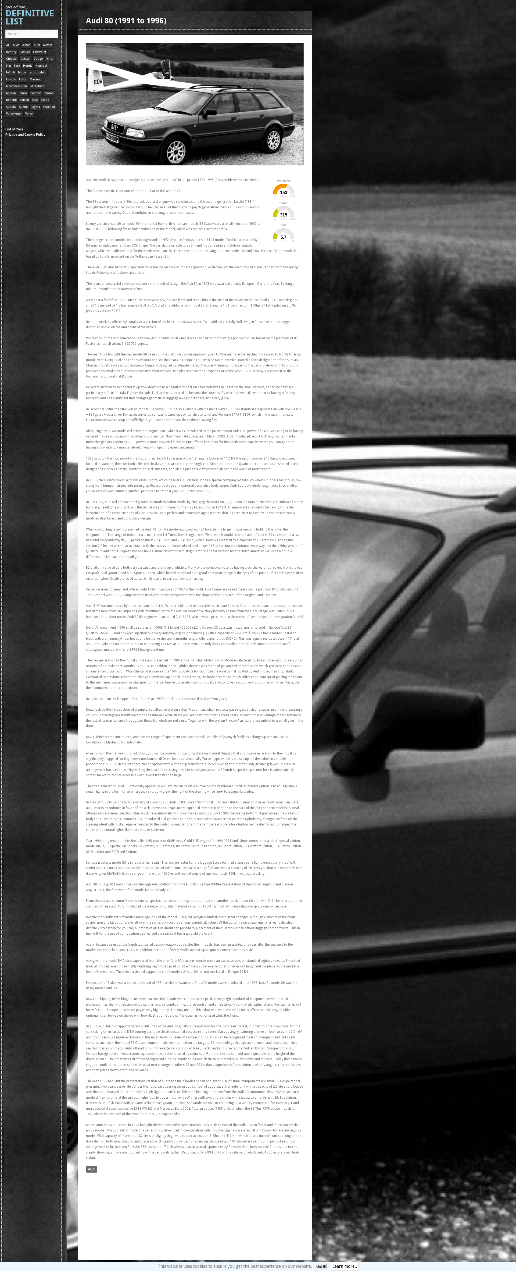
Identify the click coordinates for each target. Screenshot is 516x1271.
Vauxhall (49, 107)
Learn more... (344, 1266)
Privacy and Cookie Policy (25, 135)
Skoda (45, 100)
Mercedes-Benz (16, 86)
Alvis (16, 45)
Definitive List (29, 16)
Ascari (26, 45)
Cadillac (24, 52)
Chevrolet (39, 52)
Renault (11, 100)
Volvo (29, 113)
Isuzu (22, 72)
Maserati (36, 79)
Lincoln (11, 79)
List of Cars (14, 129)
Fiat (8, 65)
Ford (17, 65)
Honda (28, 65)
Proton (49, 93)
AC (8, 45)
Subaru (11, 107)
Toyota (35, 107)
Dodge (38, 58)
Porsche (35, 93)
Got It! (321, 1267)
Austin (47, 45)
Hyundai (41, 65)
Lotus (23, 79)
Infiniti (10, 72)
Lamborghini (37, 72)
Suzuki (23, 107)
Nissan (11, 93)
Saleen (24, 100)
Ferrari (50, 58)
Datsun (25, 58)
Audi (37, 45)
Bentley (11, 52)
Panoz (23, 93)
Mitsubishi (37, 86)
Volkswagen (14, 113)
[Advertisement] (184, 170)
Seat (35, 100)
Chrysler (11, 58)
